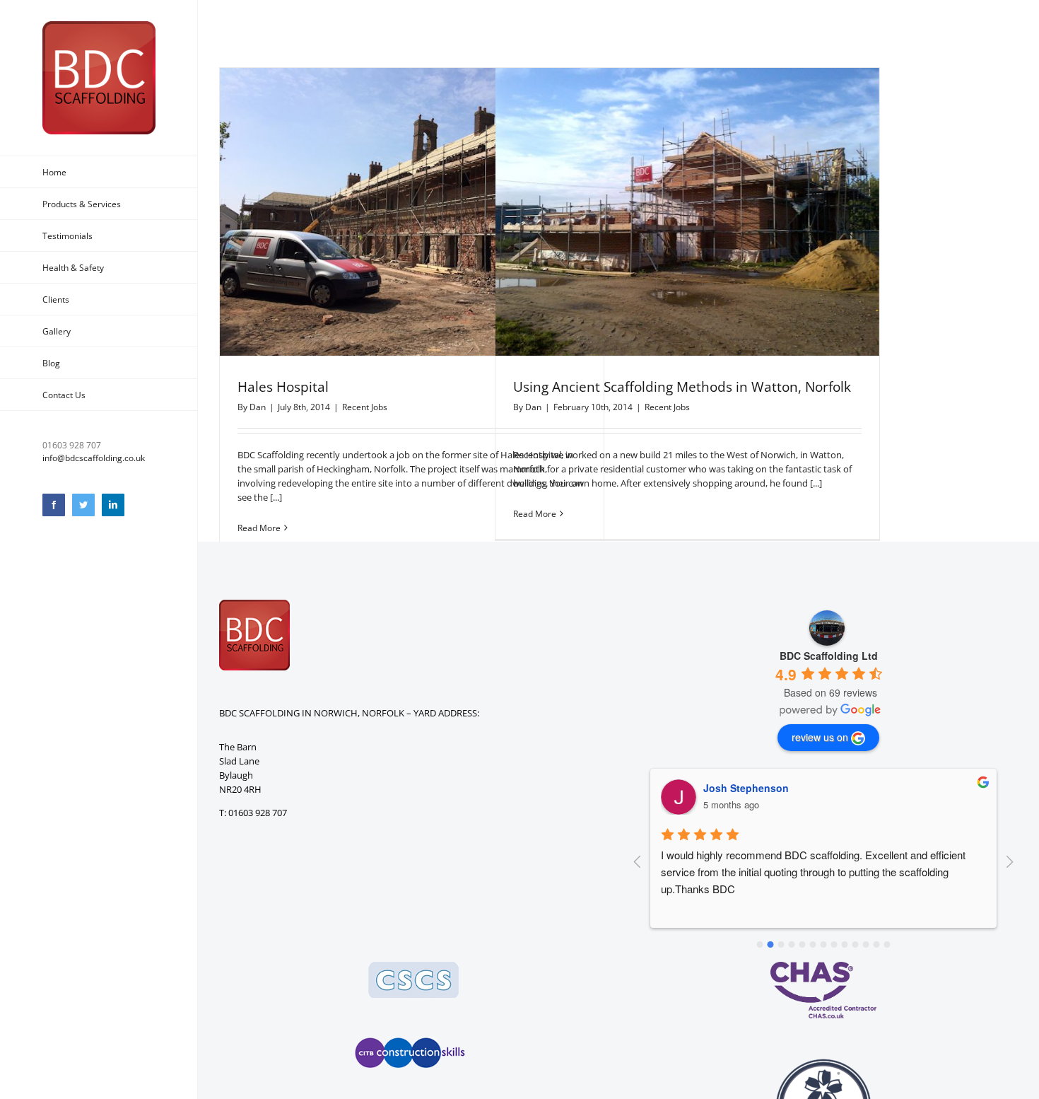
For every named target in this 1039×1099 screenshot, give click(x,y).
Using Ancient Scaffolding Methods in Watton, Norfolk (682, 387)
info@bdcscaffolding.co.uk (93, 458)
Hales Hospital (283, 387)
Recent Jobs (364, 407)
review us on (820, 737)
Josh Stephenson (746, 788)
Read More (259, 528)
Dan (258, 407)
